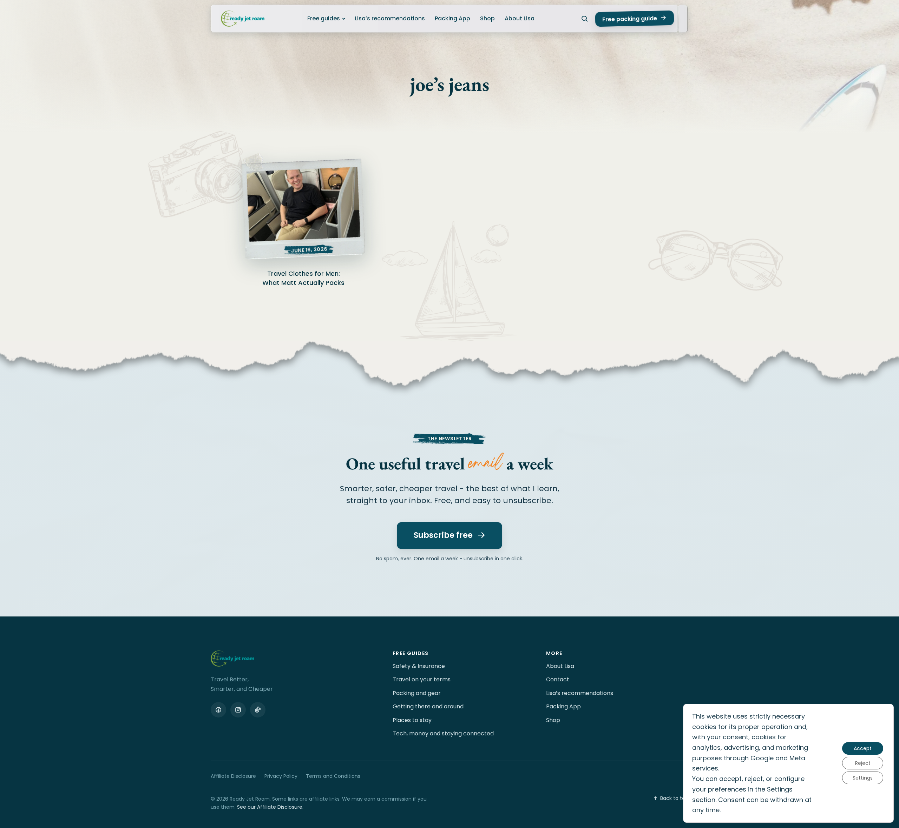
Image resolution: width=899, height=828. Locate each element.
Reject (863, 763)
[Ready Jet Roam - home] (242, 19)
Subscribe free (443, 535)
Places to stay (412, 720)
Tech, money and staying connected (443, 733)
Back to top (674, 798)
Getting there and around (428, 706)
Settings (780, 789)
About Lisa (519, 18)
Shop (487, 18)
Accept (863, 748)
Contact (557, 679)
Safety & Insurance (419, 666)
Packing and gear (417, 693)
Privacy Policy (280, 776)
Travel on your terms (422, 679)
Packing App (452, 18)
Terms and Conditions (333, 776)
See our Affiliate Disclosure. (270, 806)
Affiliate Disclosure (233, 776)
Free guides (323, 18)
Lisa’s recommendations (390, 18)
